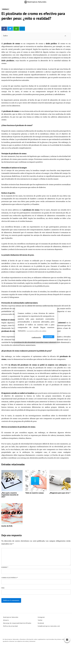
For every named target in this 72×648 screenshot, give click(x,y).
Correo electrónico (9, 577)
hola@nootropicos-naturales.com (49, 626)
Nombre (4, 567)
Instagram (41, 617)
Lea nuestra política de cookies (36, 331)
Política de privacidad (10, 626)
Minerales (5, 9)
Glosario (6, 620)
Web (2, 588)
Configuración (36, 337)
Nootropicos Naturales (10, 617)
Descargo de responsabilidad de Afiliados (17, 623)
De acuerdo (48, 336)
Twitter (40, 620)
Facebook (41, 623)
